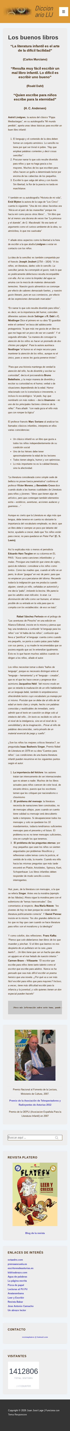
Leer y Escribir (16, 1297)
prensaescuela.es (17, 1264)
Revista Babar (15, 1301)
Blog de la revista (35, 1233)
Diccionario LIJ (44, 11)
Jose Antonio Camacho (21, 1306)
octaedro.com (15, 1259)
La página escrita (17, 1280)
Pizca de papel (16, 1285)
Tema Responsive (17, 1414)
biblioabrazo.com (17, 1272)
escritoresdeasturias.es (20, 1268)
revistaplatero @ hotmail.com (35, 1337)
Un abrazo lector (17, 1310)
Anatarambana (16, 1293)
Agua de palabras (17, 1276)
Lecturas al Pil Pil (17, 1289)
